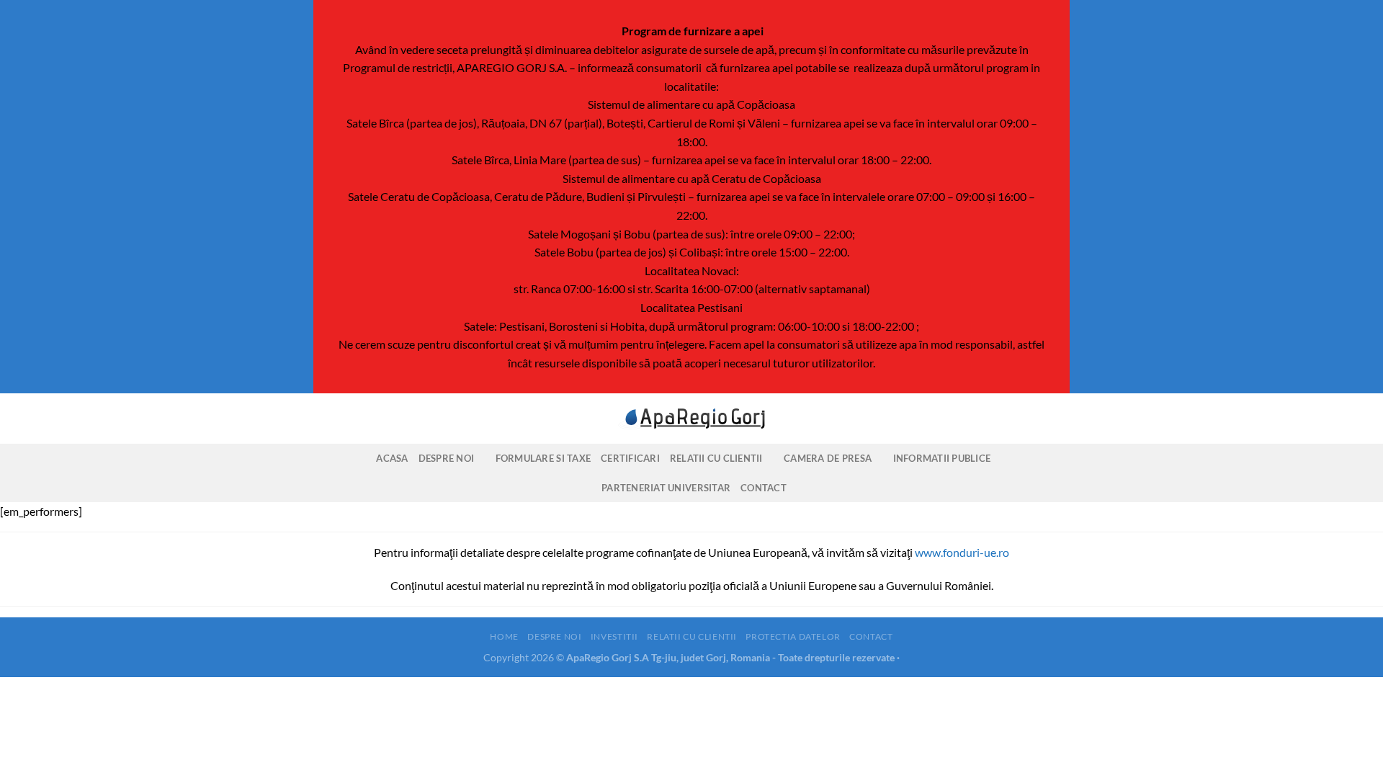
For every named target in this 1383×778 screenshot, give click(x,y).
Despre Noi (447, 458)
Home (504, 636)
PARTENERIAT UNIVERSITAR (665, 487)
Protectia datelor (793, 636)
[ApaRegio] (691, 419)
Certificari (630, 458)
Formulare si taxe (543, 458)
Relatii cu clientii (716, 458)
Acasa (392, 458)
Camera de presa (828, 458)
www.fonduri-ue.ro (962, 552)
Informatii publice (942, 458)
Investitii (614, 636)
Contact (763, 487)
